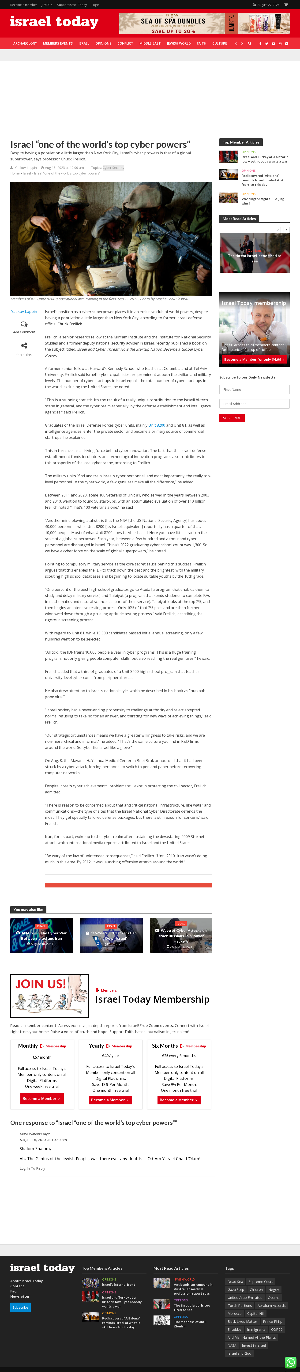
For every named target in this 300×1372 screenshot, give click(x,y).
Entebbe (234, 1329)
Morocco (235, 1313)
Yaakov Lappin (26, 167)
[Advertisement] (150, 103)
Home (15, 173)
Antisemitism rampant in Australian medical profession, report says (193, 1288)
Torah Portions (240, 1305)
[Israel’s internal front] (90, 1282)
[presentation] (278, 230)
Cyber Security (113, 167)
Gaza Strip (236, 1289)
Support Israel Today (72, 5)
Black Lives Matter (242, 1321)
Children (256, 1289)
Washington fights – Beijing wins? (263, 201)
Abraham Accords (272, 1305)
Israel (27, 173)
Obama (274, 1297)
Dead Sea (235, 1281)
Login (95, 5)
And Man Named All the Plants (252, 1337)
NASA (232, 1345)
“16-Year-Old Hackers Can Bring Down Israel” (114, 935)
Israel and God (239, 1353)
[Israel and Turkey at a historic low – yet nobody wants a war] (228, 156)
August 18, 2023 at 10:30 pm (43, 1139)
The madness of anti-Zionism (190, 1324)
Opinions (249, 152)
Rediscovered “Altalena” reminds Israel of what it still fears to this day (264, 180)
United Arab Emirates (245, 1297)
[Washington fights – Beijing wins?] (228, 197)
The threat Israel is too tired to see (254, 258)
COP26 (277, 1329)
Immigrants (256, 1329)
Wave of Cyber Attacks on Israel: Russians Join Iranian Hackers (182, 935)
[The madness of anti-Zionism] (162, 1319)
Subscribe (20, 1307)
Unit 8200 (156, 425)
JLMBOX (47, 5)
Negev (273, 1289)
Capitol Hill (255, 1313)
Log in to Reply (32, 1168)
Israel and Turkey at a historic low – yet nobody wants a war (265, 159)
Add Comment (24, 332)
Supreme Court (261, 1281)
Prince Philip (272, 1321)
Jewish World (184, 1279)
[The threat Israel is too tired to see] (162, 1303)
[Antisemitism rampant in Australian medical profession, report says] (162, 1282)
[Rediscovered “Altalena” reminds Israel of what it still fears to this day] (228, 174)
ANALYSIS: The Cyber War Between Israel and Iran (44, 935)
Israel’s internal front (118, 1284)
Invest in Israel (254, 1345)
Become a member (23, 5)
